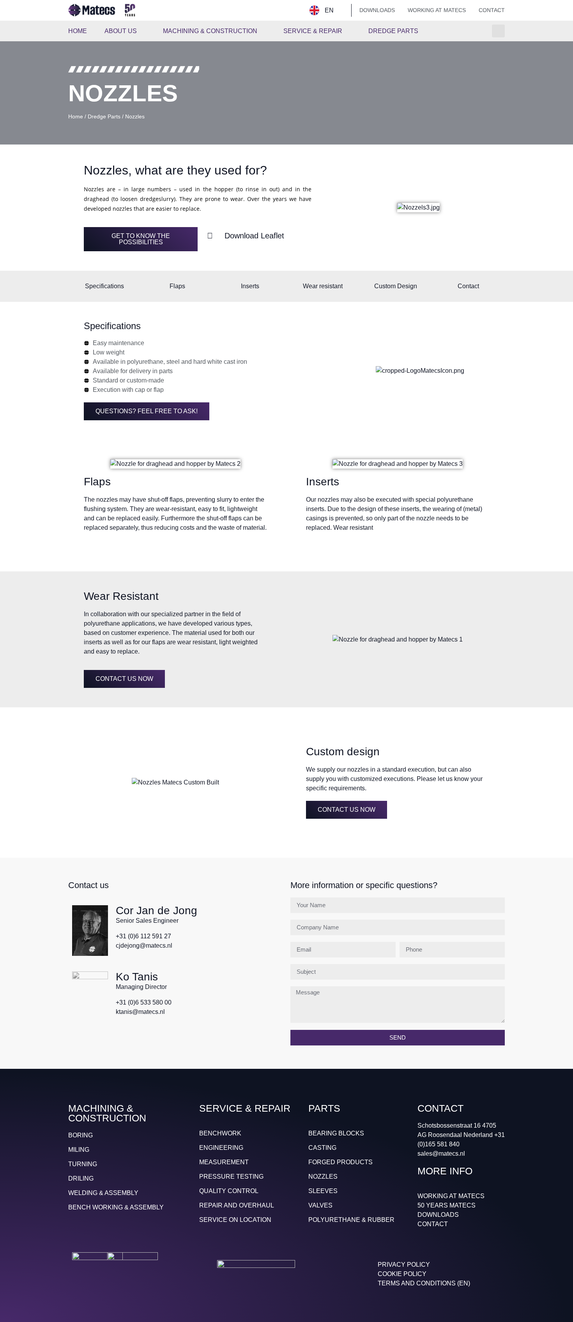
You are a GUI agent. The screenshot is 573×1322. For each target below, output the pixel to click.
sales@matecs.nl (441, 1153)
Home (77, 31)
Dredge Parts (393, 31)
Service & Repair (312, 31)
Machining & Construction (210, 31)
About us (120, 31)
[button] (498, 31)
